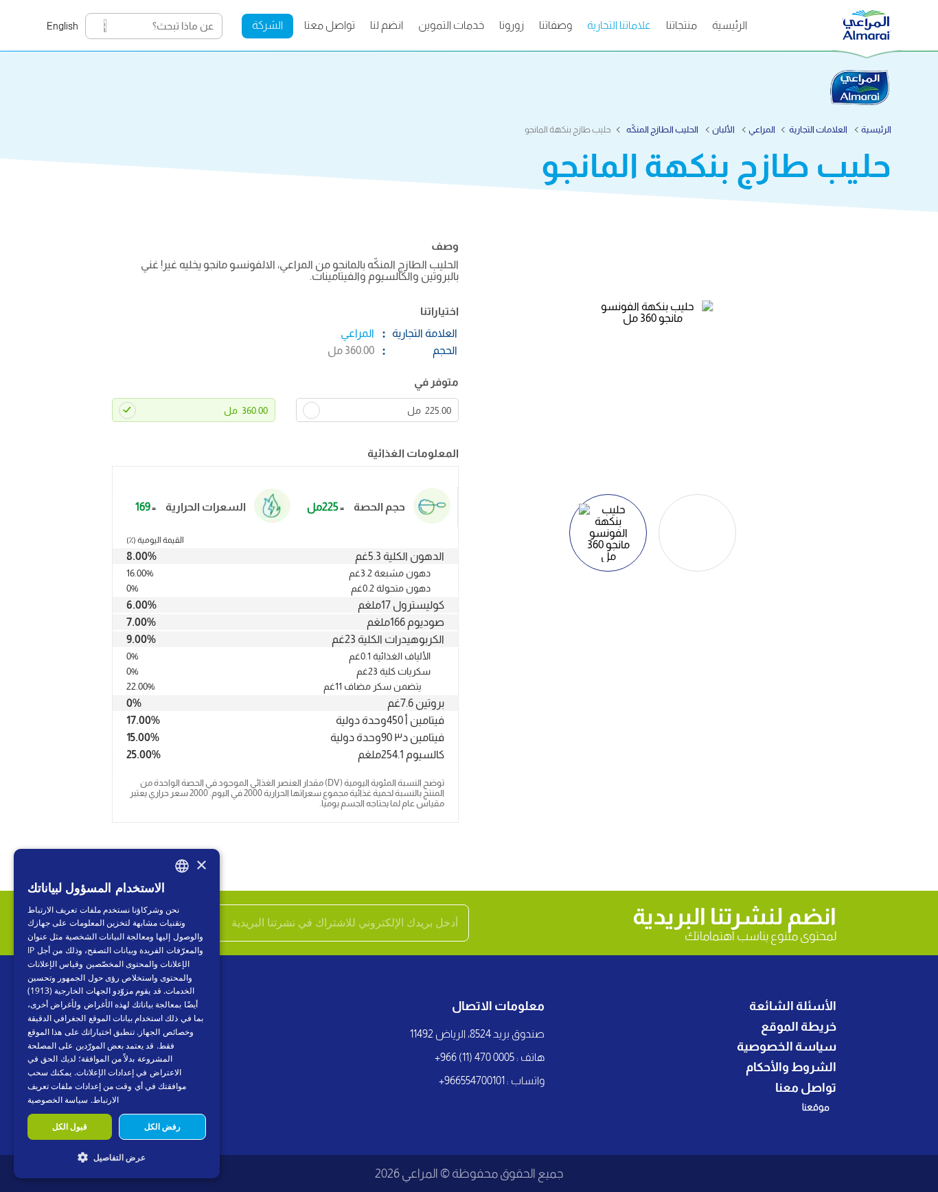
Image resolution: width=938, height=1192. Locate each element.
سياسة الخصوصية (786, 1046)
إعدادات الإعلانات (105, 1072)
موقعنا (816, 1106)
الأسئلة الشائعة (792, 1006)
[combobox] (182, 866)
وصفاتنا (555, 25)
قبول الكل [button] (69, 1126)
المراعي (761, 129)
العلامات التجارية (818, 129)
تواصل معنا (329, 25)
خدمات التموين (451, 25)
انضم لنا (386, 25)
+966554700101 (472, 1080)
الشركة (267, 25)
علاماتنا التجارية (619, 25)
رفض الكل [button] (162, 1126)
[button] (116, 1157)
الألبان (723, 129)
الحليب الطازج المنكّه (661, 129)
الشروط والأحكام (791, 1067)
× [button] (201, 866)
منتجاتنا (681, 25)
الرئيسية (729, 25)
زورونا (511, 25)
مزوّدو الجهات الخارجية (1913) (80, 990)
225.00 (429, 410)
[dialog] (117, 1013)
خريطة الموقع (798, 1026)
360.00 (246, 410)
